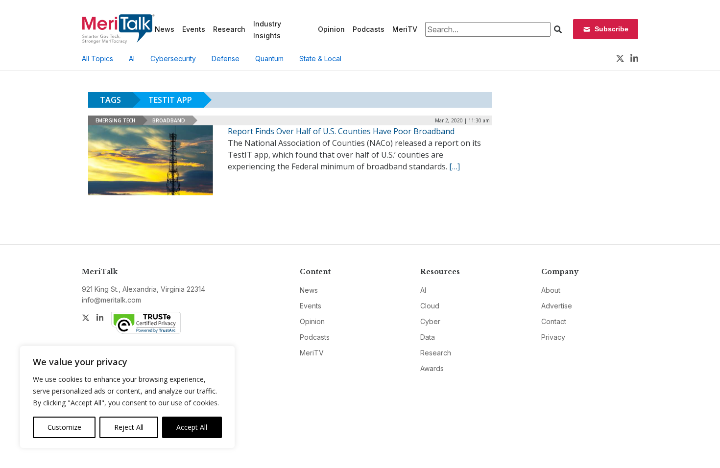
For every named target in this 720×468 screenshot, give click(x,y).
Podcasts (368, 29)
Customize (64, 427)
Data (427, 337)
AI (132, 58)
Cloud (429, 306)
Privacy (553, 337)
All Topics (97, 58)
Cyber (430, 321)
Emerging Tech (115, 120)
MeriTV (404, 29)
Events (193, 29)
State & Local (320, 58)
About (550, 290)
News (164, 29)
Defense (226, 58)
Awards (432, 368)
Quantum (269, 58)
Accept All (191, 427)
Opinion (331, 29)
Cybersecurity (173, 58)
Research (229, 29)
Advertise (556, 306)
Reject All (129, 427)
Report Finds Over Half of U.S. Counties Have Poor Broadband (341, 131)
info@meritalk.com (111, 300)
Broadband (168, 120)
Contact (553, 321)
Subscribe (611, 29)
